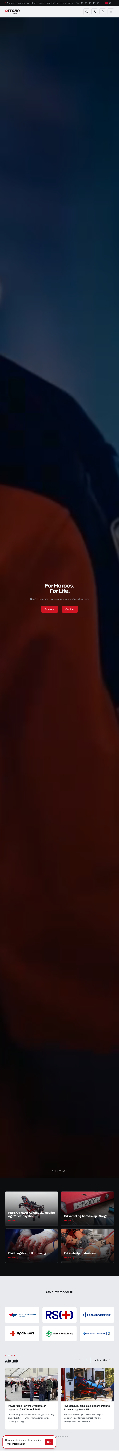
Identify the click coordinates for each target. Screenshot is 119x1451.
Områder (69, 609)
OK (49, 1442)
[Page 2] (56, 1436)
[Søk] (86, 11)
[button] (102, 11)
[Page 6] (65, 1436)
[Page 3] (58, 1436)
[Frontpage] (12, 12)
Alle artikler (101, 1360)
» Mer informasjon (15, 1443)
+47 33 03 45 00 (89, 3)
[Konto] (94, 11)
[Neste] (87, 1360)
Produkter (50, 609)
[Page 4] (60, 1436)
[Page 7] (67, 1436)
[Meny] (111, 11)
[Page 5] (63, 1436)
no (110, 3)
